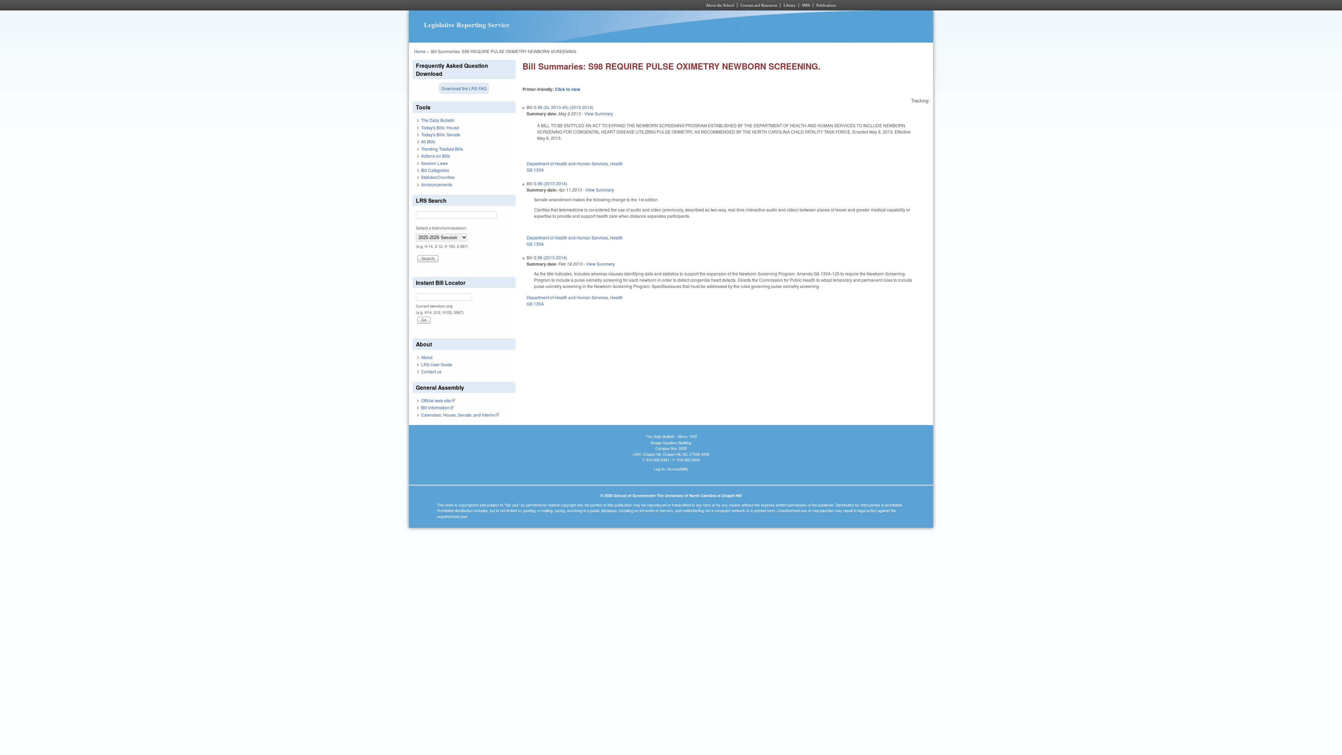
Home (420, 51)
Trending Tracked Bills (442, 149)
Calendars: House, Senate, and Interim (460, 415)
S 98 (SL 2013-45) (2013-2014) (563, 107)
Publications (826, 5)
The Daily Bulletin (438, 120)
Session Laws (434, 163)
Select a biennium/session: (441, 228)
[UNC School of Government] (578, 5)
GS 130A (535, 170)
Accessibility (678, 469)
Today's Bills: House (440, 127)
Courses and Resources (759, 5)
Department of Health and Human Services (567, 163)
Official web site (438, 400)
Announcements (436, 184)
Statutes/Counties (438, 177)
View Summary (598, 113)
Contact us (431, 371)
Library (790, 5)
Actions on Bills (435, 156)
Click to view (567, 89)
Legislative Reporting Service (467, 25)
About (426, 357)
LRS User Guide (436, 364)
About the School (720, 5)
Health (616, 163)
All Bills (428, 141)
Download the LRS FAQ (463, 88)
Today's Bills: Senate (440, 134)
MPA (806, 5)
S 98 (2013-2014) (550, 183)
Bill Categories (435, 170)
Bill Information (437, 407)
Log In (659, 469)
